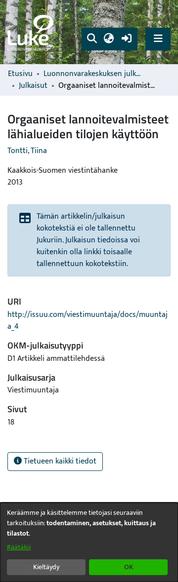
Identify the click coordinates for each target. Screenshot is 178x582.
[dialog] (89, 542)
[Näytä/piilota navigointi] (158, 39)
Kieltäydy (46, 567)
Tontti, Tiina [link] (27, 150)
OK (128, 567)
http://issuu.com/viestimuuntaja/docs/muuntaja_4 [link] (87, 320)
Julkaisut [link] (33, 86)
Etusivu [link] (20, 74)
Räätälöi (19, 547)
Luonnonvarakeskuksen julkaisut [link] (93, 74)
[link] (32, 32)
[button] (92, 39)
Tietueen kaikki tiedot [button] (59, 461)
